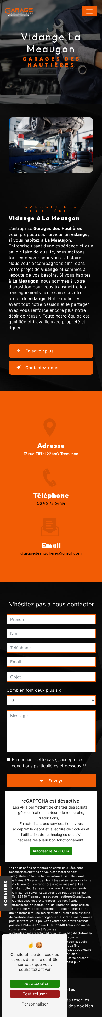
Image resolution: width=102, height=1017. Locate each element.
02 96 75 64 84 (51, 503)
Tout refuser (35, 993)
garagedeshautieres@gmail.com (51, 553)
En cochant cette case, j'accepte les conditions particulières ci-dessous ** (49, 762)
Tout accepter (35, 983)
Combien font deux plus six (34, 690)
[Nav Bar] (89, 11)
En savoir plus (39, 351)
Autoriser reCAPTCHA (51, 851)
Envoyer (56, 780)
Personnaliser (35, 1004)
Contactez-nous (41, 367)
